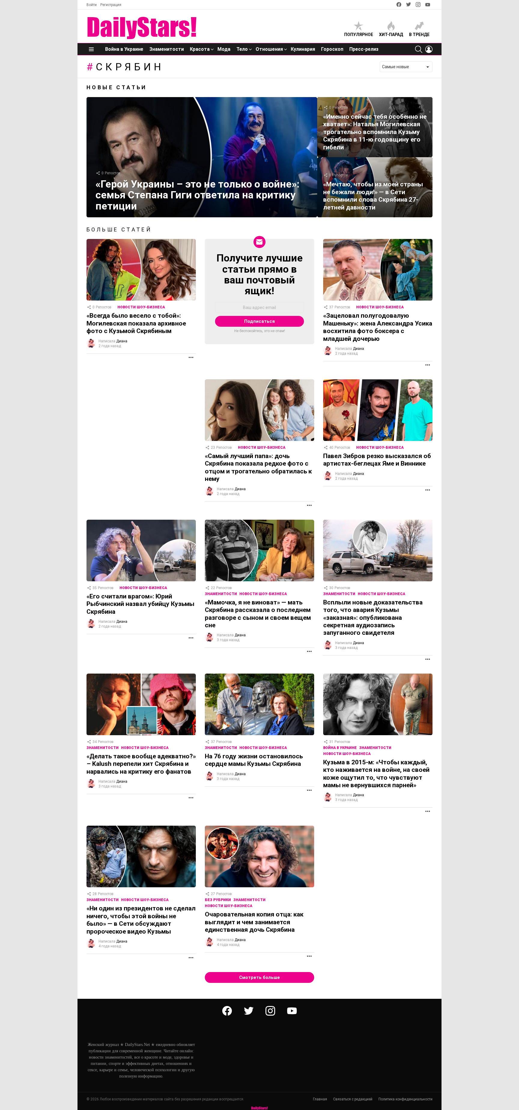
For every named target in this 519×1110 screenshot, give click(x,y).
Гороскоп (332, 49)
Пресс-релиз (363, 49)
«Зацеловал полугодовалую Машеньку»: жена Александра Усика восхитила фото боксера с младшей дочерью (377, 327)
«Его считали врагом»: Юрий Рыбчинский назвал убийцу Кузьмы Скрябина (140, 604)
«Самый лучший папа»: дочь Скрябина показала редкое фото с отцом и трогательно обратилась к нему (258, 467)
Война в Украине (124, 49)
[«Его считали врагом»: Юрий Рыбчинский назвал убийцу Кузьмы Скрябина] (141, 550)
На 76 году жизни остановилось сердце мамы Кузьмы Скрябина (254, 760)
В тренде (419, 34)
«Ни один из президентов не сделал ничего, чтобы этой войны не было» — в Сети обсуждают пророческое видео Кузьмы (141, 920)
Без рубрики (218, 900)
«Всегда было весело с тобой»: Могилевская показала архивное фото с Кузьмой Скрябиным (136, 323)
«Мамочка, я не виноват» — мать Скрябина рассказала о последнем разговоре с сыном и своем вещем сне (258, 614)
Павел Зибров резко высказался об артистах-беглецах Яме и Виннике (377, 459)
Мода (223, 49)
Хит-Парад (391, 34)
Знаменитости (166, 49)
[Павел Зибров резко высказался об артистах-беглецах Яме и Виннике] (377, 410)
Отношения (269, 49)
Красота (200, 49)
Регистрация (110, 5)
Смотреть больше (259, 977)
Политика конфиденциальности (405, 1099)
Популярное (358, 34)
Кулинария (303, 49)
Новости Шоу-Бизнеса (141, 307)
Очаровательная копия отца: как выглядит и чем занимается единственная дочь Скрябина (254, 922)
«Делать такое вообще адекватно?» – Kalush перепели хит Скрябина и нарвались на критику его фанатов (141, 764)
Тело (242, 49)
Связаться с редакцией (352, 1099)
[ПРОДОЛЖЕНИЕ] (191, 357)
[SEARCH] (418, 49)
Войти (91, 5)
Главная (320, 1099)
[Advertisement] (140, 421)
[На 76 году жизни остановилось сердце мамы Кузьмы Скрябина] (259, 704)
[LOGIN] (428, 49)
